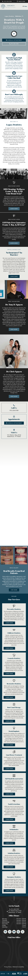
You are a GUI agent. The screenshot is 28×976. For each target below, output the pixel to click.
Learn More (9, 623)
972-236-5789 (14, 410)
